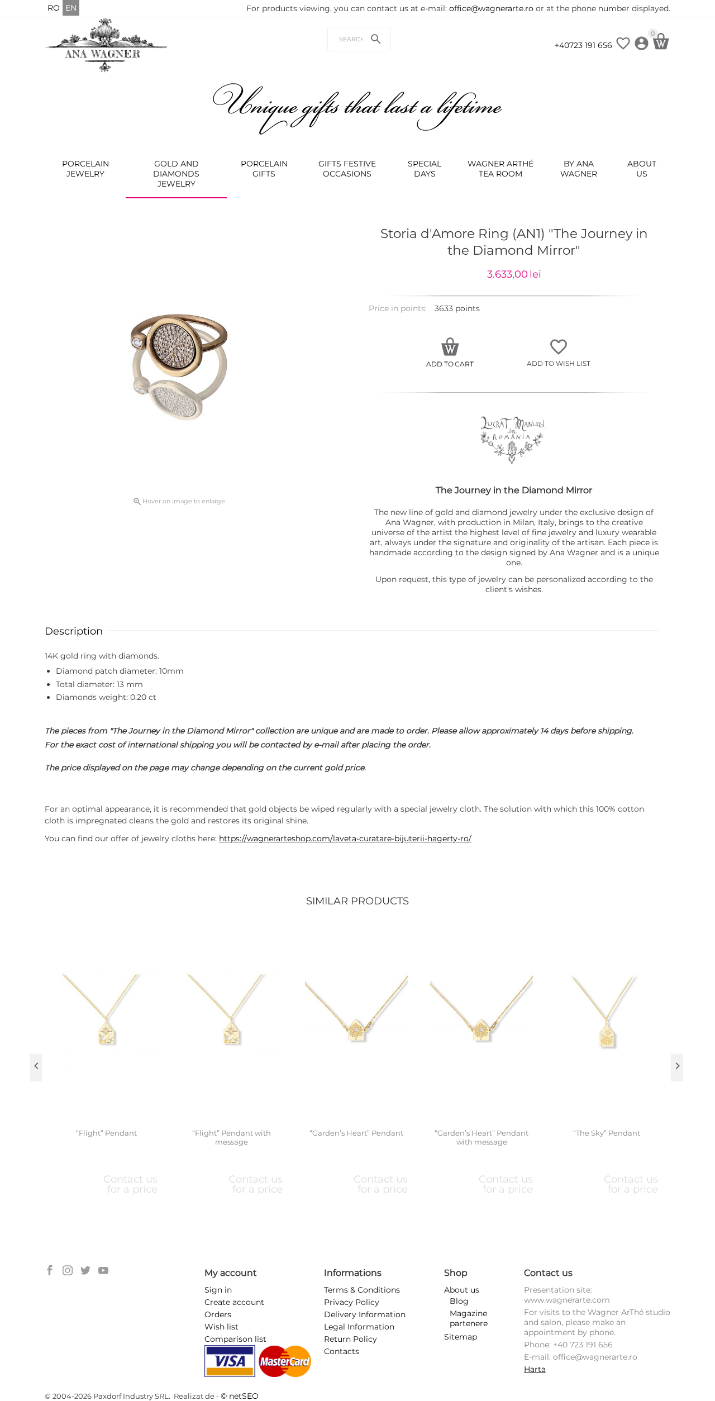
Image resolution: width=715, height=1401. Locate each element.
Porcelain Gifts (264, 169)
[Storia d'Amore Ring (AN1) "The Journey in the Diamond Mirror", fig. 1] (179, 359)
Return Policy (350, 1339)
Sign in (218, 1290)
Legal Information (359, 1327)
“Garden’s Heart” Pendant (356, 1133)
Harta (535, 1369)
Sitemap (460, 1337)
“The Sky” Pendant (606, 1133)
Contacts (341, 1351)
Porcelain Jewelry (85, 169)
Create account (234, 1302)
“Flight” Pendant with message (231, 1137)
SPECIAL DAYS (424, 169)
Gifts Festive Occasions (347, 169)
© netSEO (240, 1396)
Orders (217, 1314)
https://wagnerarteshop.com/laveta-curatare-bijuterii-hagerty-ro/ (345, 838)
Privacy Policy (351, 1302)
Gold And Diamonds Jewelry (176, 174)
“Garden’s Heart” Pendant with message (481, 1137)
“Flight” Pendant (106, 1133)
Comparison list (235, 1339)
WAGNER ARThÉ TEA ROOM (500, 169)
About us (641, 169)
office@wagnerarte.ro (491, 8)
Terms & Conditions (362, 1290)
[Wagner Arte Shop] (106, 45)
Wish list (221, 1327)
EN (71, 8)
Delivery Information (365, 1314)
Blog (459, 1301)
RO (53, 8)
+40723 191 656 (583, 45)
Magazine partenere (469, 1318)
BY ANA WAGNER (578, 169)
